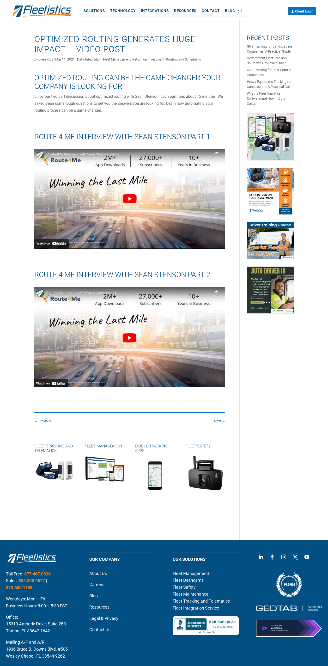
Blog (230, 11)
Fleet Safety (184, 587)
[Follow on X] (295, 557)
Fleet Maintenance (190, 594)
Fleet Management (117, 59)
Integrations (155, 11)
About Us (98, 573)
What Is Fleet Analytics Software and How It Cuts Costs (266, 98)
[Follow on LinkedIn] (261, 557)
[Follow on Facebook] (272, 557)
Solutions (94, 11)
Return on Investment (148, 59)
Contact (211, 11)
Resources (185, 11)
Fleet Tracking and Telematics (201, 601)
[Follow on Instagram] (284, 557)
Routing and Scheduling (183, 59)
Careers (96, 584)
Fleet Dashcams (188, 580)
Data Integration (89, 59)
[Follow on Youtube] (307, 557)
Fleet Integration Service (196, 608)
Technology (123, 11)
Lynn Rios (46, 59)
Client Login (304, 11)
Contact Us (99, 629)
